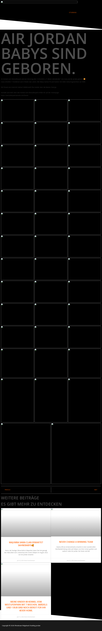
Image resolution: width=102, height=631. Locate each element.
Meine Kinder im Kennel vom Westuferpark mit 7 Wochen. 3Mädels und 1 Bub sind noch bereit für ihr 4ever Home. (26, 606)
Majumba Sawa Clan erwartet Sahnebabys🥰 (26, 544)
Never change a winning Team (76, 541)
